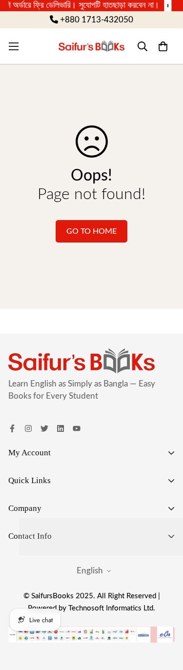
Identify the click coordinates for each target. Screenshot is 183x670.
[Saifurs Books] (92, 46)
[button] (162, 46)
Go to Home (91, 231)
